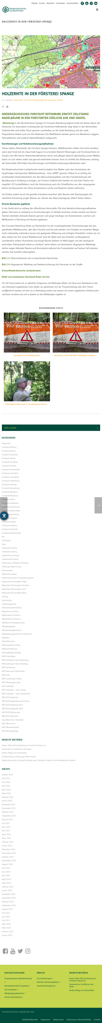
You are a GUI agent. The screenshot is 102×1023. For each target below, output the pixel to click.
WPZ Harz (6, 675)
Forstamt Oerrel (8, 499)
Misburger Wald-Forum (11, 566)
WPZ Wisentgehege (10, 731)
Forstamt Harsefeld (10, 473)
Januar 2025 (7, 845)
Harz (4, 544)
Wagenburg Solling (10, 611)
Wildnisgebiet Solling (11, 645)
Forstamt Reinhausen (11, 507)
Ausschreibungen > (45, 978)
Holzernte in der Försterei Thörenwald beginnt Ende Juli (76, 355)
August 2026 (7, 774)
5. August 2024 (17, 100)
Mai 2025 (6, 830)
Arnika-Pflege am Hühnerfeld (14, 753)
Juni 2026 (6, 782)
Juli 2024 (6, 868)
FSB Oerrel (6, 540)
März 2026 (6, 793)
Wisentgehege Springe (11, 652)
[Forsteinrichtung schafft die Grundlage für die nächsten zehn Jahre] (27, 381)
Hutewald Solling (9, 548)
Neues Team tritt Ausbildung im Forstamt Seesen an (24, 745)
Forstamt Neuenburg (10, 488)
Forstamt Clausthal (10, 454)
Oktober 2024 (8, 857)
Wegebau (6, 637)
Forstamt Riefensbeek (11, 510)
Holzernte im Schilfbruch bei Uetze (16, 749)
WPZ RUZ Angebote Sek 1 (12, 705)
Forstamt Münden (9, 484)
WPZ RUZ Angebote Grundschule (15, 701)
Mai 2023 (6, 920)
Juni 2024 (6, 872)
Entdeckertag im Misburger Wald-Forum (19, 756)
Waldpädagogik (8, 626)
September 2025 (9, 816)
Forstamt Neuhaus (9, 492)
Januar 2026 (7, 801)
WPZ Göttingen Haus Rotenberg (15, 660)
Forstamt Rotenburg (33, 100)
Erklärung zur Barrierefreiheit (79, 1019)
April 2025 (6, 834)
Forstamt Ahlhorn (9, 447)
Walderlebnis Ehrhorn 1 (12, 619)
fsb (3, 537)
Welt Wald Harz (8, 641)
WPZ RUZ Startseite (10, 716)
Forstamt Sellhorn (9, 525)
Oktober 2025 (8, 812)
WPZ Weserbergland (10, 727)
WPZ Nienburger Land (11, 682)
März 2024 (6, 883)
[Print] (8, 106)
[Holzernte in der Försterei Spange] (51, 61)
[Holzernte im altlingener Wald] (27, 333)
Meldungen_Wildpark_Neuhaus (15, 563)
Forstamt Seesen (9, 522)
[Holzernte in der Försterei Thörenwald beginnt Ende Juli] (76, 333)
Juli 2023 (6, 913)
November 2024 (9, 853)
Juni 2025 (6, 827)
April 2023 (6, 924)
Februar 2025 (7, 842)
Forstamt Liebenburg (11, 481)
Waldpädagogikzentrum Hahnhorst (17, 634)
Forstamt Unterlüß (9, 529)
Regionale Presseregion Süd (14, 589)
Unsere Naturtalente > (13, 997)
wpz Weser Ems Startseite (12, 720)
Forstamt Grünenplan (11, 469)
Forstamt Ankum (9, 451)
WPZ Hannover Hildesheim (13, 671)
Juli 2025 (6, 823)
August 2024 (7, 864)
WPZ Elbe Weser (8, 656)
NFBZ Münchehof (9, 574)
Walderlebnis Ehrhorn (11, 615)
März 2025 (6, 838)
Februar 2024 (7, 887)
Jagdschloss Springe (10, 555)
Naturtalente (7, 570)
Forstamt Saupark (9, 518)
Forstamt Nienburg (10, 495)
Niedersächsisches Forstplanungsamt (17, 578)
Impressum (45, 1019)
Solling (5, 596)
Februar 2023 (7, 931)
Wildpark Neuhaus (10, 649)
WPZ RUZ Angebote (10, 697)
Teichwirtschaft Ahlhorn (12, 607)
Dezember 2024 (8, 849)
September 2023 (9, 905)
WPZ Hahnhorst (8, 667)
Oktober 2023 (8, 901)
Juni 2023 (6, 916)
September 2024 (9, 860)
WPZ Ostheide (8, 686)
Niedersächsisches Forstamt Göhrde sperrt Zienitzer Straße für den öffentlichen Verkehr (39, 760)
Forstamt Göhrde (9, 466)
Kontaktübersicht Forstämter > (17, 985)
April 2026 (6, 789)
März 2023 (6, 928)
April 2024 (6, 879)
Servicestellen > (11, 989)
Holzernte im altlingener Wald (27, 355)
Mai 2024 (6, 875)
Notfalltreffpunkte (30, 1019)
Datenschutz (58, 1019)
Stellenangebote (9, 604)
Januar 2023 (7, 935)
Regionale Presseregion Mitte (14, 581)
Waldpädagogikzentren (12, 630)
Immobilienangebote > (46, 985)
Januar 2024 (7, 890)
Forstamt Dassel (8, 458)
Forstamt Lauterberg (10, 477)
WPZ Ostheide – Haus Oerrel (14, 690)
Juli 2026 (6, 778)
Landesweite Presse (10, 559)
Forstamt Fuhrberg (10, 462)
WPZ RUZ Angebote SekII (12, 708)
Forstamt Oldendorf (10, 503)
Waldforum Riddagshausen (13, 622)
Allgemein (6, 443)
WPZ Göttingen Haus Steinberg (15, 664)
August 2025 (7, 819)
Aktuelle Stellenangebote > (48, 982)
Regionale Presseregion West (14, 593)
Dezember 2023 (8, 894)
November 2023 (9, 898)
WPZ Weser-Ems (8, 723)
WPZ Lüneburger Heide (11, 678)
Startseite (67, 27)
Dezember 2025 (8, 804)
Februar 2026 (7, 797)
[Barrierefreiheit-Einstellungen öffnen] (4, 516)
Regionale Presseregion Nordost (51, 100)
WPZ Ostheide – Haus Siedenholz (16, 694)
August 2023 (7, 909)
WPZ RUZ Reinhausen (11, 712)
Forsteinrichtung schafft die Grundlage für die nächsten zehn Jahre (27, 404)
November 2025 (9, 808)
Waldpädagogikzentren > (15, 993)
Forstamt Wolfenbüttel (11, 533)
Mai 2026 (6, 786)
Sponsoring (7, 600)
